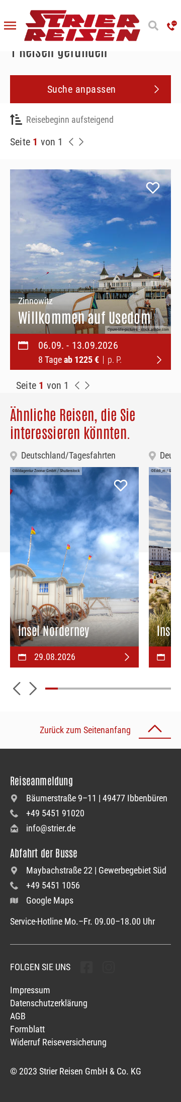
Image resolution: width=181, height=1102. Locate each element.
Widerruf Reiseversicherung (58, 1042)
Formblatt (27, 1029)
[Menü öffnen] (10, 26)
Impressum (30, 990)
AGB (18, 1016)
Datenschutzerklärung (48, 1003)
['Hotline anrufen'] (172, 26)
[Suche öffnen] (153, 26)
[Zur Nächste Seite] (87, 385)
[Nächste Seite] (81, 142)
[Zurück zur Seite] (71, 142)
